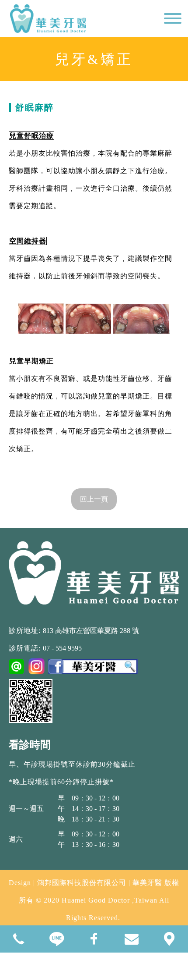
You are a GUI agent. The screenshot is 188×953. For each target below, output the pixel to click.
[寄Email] (131, 939)
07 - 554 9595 (62, 648)
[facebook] (94, 939)
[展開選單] (172, 21)
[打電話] (19, 939)
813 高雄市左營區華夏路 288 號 (91, 630)
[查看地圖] (169, 939)
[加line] (56, 939)
